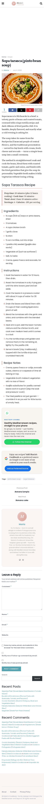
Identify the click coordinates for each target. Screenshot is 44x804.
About (4, 792)
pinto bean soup (14, 479)
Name (5, 614)
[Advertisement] (22, 30)
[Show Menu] (3, 3)
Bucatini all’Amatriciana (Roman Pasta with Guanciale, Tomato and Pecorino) (18, 697)
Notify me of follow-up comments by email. (19, 656)
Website (5, 635)
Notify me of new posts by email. (15, 663)
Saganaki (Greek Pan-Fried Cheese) (16, 711)
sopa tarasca (28, 479)
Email (5, 624)
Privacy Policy (25, 792)
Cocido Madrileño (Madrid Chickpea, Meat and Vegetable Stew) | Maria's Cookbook (20, 743)
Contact (13, 792)
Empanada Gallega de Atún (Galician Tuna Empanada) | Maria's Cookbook (18, 761)
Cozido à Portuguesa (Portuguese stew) (20, 746)
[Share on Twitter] (21, 110)
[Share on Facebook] (12, 110)
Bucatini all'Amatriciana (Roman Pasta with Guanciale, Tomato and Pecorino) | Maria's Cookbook (18, 733)
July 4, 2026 (17, 70)
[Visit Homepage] (22, 3)
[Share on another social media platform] (38, 110)
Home (4, 57)
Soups (10, 57)
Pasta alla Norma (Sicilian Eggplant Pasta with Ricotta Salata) (20, 737)
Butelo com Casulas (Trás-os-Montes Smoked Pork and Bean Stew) (20, 754)
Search (4, 675)
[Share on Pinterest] (30, 110)
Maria (6, 70)
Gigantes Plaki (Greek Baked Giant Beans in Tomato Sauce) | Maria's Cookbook (21, 723)
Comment (7, 586)
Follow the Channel (23, 442)
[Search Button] (41, 3)
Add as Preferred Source (17, 468)
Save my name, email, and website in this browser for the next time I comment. (21, 646)
